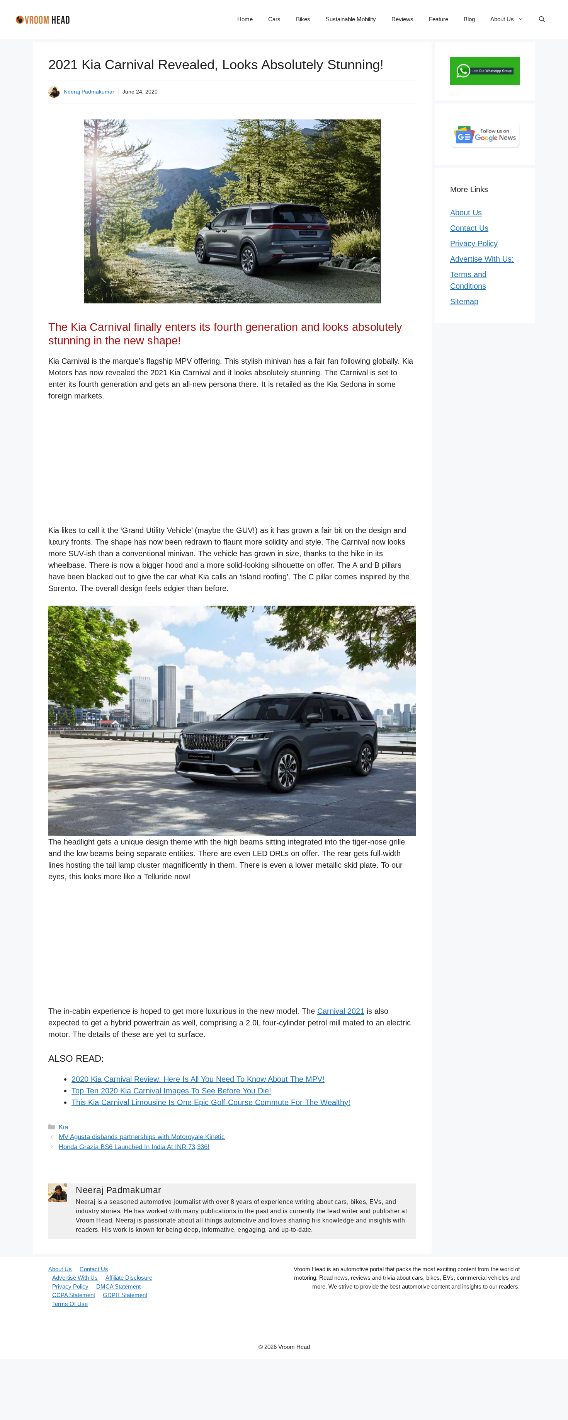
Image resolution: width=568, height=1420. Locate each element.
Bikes (303, 19)
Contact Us (469, 228)
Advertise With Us (75, 1277)
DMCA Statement (118, 1286)
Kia (63, 1127)
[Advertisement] (232, 467)
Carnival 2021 (340, 1011)
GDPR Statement (125, 1295)
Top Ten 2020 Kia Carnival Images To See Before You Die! (171, 1090)
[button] (542, 19)
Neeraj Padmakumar (89, 92)
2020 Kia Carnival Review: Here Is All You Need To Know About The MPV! (198, 1079)
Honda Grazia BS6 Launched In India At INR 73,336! (134, 1147)
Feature (438, 19)
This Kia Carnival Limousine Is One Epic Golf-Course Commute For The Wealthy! (210, 1102)
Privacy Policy (474, 243)
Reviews (402, 19)
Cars (274, 19)
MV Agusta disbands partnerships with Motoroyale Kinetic (142, 1137)
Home (245, 19)
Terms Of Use (70, 1304)
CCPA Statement (73, 1295)
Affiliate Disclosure (128, 1277)
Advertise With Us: (482, 259)
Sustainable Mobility (351, 19)
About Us (502, 19)
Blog (469, 19)
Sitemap (464, 301)
